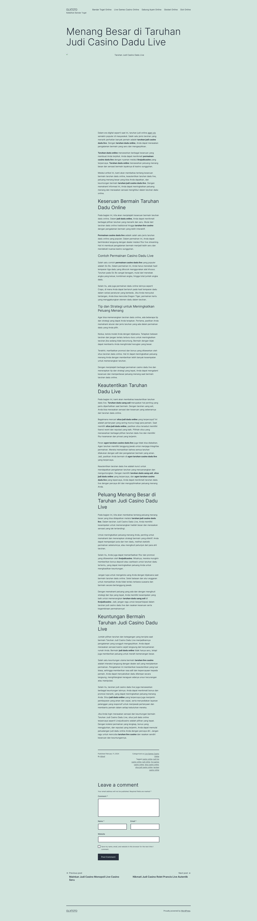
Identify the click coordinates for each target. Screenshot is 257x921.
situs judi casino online (143, 767)
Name (101, 821)
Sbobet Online (171, 9)
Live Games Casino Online (126, 9)
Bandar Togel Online (102, 9)
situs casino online (152, 765)
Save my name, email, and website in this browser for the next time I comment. (127, 848)
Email (133, 821)
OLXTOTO (71, 9)
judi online (146, 762)
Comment (103, 796)
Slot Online (185, 9)
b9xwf (102, 756)
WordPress (185, 911)
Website (101, 834)
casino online (147, 759)
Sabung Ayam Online (151, 9)
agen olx (152, 133)
